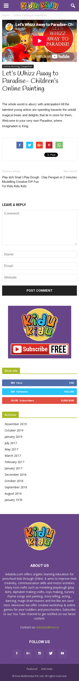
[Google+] (28, 653)
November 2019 (16, 424)
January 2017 (13, 468)
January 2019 (13, 437)
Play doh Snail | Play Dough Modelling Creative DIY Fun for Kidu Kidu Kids (20, 181)
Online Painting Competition (17, 66)
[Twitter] (51, 653)
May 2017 (11, 449)
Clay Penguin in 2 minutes (59, 177)
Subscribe (67, 400)
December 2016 (16, 475)
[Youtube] (62, 653)
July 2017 (11, 443)
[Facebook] (17, 653)
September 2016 (16, 487)
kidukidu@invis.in (47, 627)
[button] (73, 5)
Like (71, 382)
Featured (32, 669)
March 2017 (13, 456)
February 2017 (14, 462)
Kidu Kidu (46, 669)
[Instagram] (39, 653)
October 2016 (14, 481)
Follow (69, 391)
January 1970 (13, 500)
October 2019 (14, 430)
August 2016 (13, 493)
